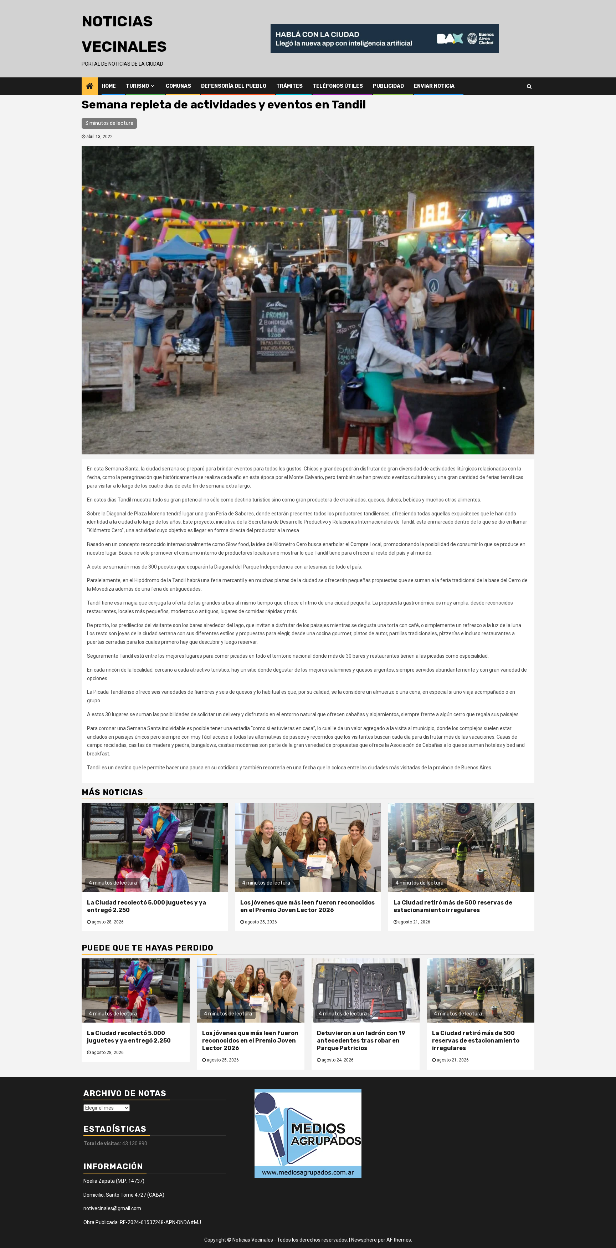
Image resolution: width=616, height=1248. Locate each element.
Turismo (137, 86)
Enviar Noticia (434, 86)
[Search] (529, 86)
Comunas (178, 86)
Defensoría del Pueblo (233, 86)
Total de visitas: (102, 1143)
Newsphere (364, 1240)
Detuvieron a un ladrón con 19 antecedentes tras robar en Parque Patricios (361, 1040)
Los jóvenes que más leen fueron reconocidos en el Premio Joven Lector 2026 (307, 906)
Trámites (289, 86)
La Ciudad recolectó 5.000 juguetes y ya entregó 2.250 (129, 1037)
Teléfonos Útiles (338, 86)
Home (109, 86)
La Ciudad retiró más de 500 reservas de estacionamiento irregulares (453, 906)
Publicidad (388, 86)
